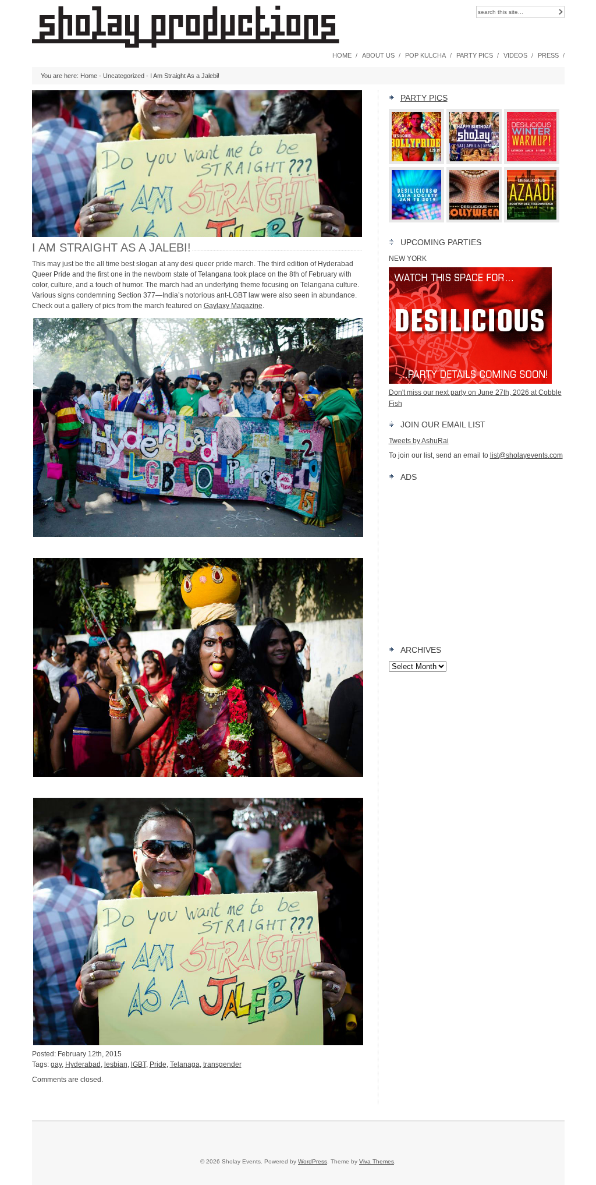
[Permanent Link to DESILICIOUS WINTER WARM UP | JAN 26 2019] (532, 162)
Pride (158, 1064)
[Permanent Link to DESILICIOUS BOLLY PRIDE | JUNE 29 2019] (417, 162)
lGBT (138, 1064)
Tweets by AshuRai (419, 441)
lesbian (115, 1064)
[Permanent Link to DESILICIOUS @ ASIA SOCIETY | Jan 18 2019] (417, 220)
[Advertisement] (477, 561)
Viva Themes (376, 1161)
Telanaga (185, 1064)
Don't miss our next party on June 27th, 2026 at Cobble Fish (475, 397)
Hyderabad (83, 1064)
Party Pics (474, 55)
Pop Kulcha (425, 55)
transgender (222, 1064)
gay (56, 1064)
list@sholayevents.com (526, 455)
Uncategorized (123, 75)
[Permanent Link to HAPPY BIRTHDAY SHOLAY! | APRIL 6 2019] (474, 162)
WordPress (312, 1161)
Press (548, 55)
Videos (515, 55)
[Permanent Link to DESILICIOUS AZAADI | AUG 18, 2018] (532, 220)
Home (342, 55)
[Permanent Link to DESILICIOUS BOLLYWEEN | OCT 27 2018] (474, 220)
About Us (378, 55)
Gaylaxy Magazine (233, 306)
